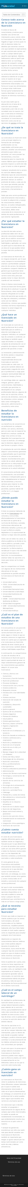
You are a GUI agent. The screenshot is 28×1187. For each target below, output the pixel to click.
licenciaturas (14, 513)
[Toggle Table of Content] (22, 14)
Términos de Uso (9, 1176)
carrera (13, 123)
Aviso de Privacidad (14, 1158)
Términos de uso (14, 1162)
